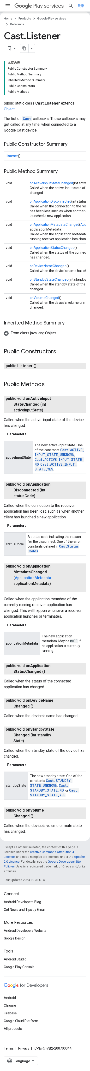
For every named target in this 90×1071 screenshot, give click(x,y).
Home (8, 18)
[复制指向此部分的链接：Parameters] (31, 434)
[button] (30, 333)
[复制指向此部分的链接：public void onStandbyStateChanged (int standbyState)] (29, 741)
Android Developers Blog (22, 902)
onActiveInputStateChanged (51, 183)
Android (10, 998)
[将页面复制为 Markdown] (24, 48)
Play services (48, 6)
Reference (17, 24)
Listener (12, 156)
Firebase (10, 1013)
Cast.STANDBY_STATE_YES (54, 792)
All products (13, 1029)
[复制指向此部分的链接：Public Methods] (49, 385)
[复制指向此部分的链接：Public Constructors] (61, 352)
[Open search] (71, 6)
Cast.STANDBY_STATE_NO (49, 788)
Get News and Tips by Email (24, 910)
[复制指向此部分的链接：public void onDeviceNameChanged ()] (38, 706)
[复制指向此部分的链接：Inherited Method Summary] (69, 323)
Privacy (23, 1048)
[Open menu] (7, 6)
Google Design (14, 938)
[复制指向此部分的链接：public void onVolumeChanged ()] (38, 816)
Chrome (10, 1005)
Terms (9, 1048)
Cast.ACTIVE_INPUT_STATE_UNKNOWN (59, 452)
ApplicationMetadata (33, 577)
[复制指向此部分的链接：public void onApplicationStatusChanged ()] (50, 671)
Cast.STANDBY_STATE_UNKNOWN (51, 783)
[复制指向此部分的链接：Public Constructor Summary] (72, 144)
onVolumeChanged (44, 298)
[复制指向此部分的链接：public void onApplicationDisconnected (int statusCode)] (40, 496)
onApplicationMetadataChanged (54, 224)
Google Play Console (19, 967)
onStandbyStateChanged (49, 279)
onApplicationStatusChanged (52, 248)
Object (9, 109)
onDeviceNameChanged (48, 266)
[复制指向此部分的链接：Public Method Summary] (62, 172)
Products (24, 18)
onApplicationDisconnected (50, 201)
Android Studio (15, 959)
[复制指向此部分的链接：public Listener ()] (41, 366)
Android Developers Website (25, 930)
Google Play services (51, 18)
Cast (27, 118)
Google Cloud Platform (21, 1021)
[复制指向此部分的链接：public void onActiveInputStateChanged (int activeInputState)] (48, 410)
